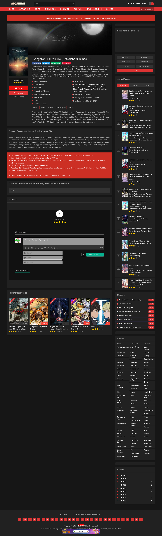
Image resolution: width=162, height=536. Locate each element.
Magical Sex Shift (148, 396)
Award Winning (146, 348)
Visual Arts (121, 457)
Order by (144, 66)
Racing (146, 420)
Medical (146, 404)
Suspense (147, 443)
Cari (136, 71)
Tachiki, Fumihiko (99, 89)
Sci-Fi (71, 108)
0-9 (25, 519)
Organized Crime (133, 411)
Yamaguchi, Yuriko (80, 91)
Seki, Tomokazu (86, 89)
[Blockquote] (45, 247)
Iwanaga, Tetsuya (80, 87)
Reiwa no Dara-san (136, 148)
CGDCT (146, 352)
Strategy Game (120, 441)
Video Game (134, 453)
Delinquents (121, 362)
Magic (132, 395)
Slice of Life (121, 437)
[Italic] (28, 247)
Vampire (146, 450)
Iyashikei (133, 389)
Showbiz (146, 433)
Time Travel (148, 447)
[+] (58, 248)
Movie (40, 97)
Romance (142, 140)
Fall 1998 (123, 482)
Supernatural (133, 113)
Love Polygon (148, 392)
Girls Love (147, 372)
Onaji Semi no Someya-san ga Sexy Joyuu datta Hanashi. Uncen (140, 93)
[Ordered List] (38, 247)
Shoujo (119, 433)
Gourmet (133, 375)
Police (146, 417)
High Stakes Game (134, 380)
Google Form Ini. (41, 165)
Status (144, 62)
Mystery (146, 407)
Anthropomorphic (123, 347)
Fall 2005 (123, 498)
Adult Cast (134, 344)
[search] (73, 4)
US (131, 450)
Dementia (133, 362)
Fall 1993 (123, 475)
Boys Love (121, 352)
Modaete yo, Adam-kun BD (139, 241)
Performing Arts (121, 418)
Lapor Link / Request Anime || (94, 18)
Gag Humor (134, 372)
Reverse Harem (133, 425)
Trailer (19, 88)
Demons (146, 362)
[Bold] (25, 247)
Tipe (125, 66)
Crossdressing (148, 359)
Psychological (61, 108)
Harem (136, 243)
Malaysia (133, 400)
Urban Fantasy (120, 451)
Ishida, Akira (100, 84)
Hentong (137, 98)
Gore (118, 375)
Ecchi (143, 270)
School (148, 231)
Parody (146, 414)
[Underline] (32, 247)
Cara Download (134, 4)
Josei (145, 389)
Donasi (79, 18)
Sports (146, 437)
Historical (147, 379)
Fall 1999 (123, 485)
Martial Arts (147, 400)
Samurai (146, 427)
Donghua (133, 365)
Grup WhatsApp (68, 18)
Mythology (144, 150)
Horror (146, 382)
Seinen (149, 140)
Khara (41, 84)
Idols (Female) (120, 386)
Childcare (120, 356)
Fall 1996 (123, 478)
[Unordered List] (42, 247)
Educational (134, 369)
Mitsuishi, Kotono (94, 87)
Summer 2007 (44, 94)
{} (55, 248)
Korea (132, 392)
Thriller (132, 447)
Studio (125, 62)
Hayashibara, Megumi (87, 84)
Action (35, 108)
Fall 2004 (123, 494)
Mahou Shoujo (119, 401)
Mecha (50, 108)
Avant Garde (134, 347)
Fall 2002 (123, 488)
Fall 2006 (123, 501)
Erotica (143, 111)
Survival (133, 443)
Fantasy (148, 125)
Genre (125, 57)
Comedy (137, 111)
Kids (118, 392)
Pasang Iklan (111, 18)
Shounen (147, 127)
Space (132, 437)
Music (132, 407)
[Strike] (35, 247)
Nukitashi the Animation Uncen (140, 229)
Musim (144, 57)
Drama (42, 108)
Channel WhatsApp (53, 18)
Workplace (134, 457)
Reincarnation (138, 127)
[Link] (51, 247)
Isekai (131, 127)
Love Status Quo (121, 396)
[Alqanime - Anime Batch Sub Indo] (18, 5)
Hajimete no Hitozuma (137, 253)
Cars (132, 352)
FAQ (144, 4)
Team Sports (121, 447)
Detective (120, 365)
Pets (132, 417)
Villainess (147, 453)
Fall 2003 (123, 491)
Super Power (134, 440)
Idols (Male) (134, 385)
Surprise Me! (147, 9)
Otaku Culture (148, 410)
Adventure (147, 344)
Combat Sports (133, 357)
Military (119, 407)
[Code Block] (48, 247)
